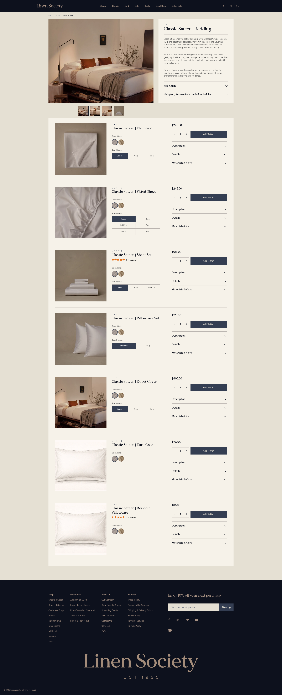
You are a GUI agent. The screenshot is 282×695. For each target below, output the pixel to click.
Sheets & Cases (55, 600)
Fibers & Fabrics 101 (79, 621)
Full (147, 231)
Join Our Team (108, 615)
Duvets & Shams (56, 605)
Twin (152, 156)
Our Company (108, 600)
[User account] (231, 6)
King (136, 156)
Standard (123, 346)
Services (105, 626)
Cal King (123, 225)
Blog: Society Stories (111, 605)
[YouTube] (196, 620)
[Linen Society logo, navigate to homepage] (50, 6)
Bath (137, 6)
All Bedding (53, 631)
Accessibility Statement (139, 605)
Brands (115, 6)
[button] (196, 86)
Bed (127, 6)
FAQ (103, 631)
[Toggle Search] (224, 6)
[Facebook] (169, 619)
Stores (103, 6)
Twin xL (123, 231)
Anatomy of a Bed (78, 600)
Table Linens (54, 626)
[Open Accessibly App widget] (170, 630)
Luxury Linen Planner (80, 605)
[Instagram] (178, 620)
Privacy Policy (134, 626)
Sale (50, 641)
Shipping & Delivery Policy (140, 610)
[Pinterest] (187, 620)
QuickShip (161, 6)
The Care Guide (77, 615)
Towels (51, 615)
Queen (120, 156)
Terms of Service (136, 621)
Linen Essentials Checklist (82, 610)
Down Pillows (54, 621)
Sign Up (226, 607)
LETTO (56, 16)
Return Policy (134, 615)
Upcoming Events (109, 610)
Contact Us (106, 621)
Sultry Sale (177, 6)
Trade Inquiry (134, 600)
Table (147, 6)
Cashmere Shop (56, 610)
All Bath (52, 636)
